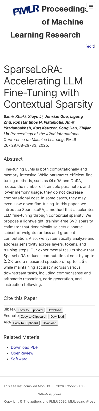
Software (19, 358)
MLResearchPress (81, 401)
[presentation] (9, 261)
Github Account (49, 394)
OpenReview (22, 353)
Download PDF (24, 347)
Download (54, 310)
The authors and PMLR (41, 401)
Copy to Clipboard (30, 310)
